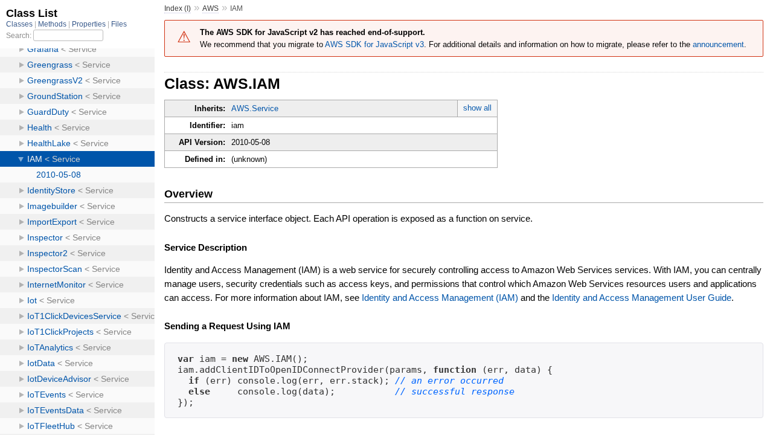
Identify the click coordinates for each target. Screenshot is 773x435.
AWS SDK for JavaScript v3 (374, 44)
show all (477, 107)
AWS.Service (254, 108)
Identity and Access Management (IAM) (440, 297)
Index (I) (177, 8)
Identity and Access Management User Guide (641, 297)
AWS (210, 8)
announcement (718, 44)
